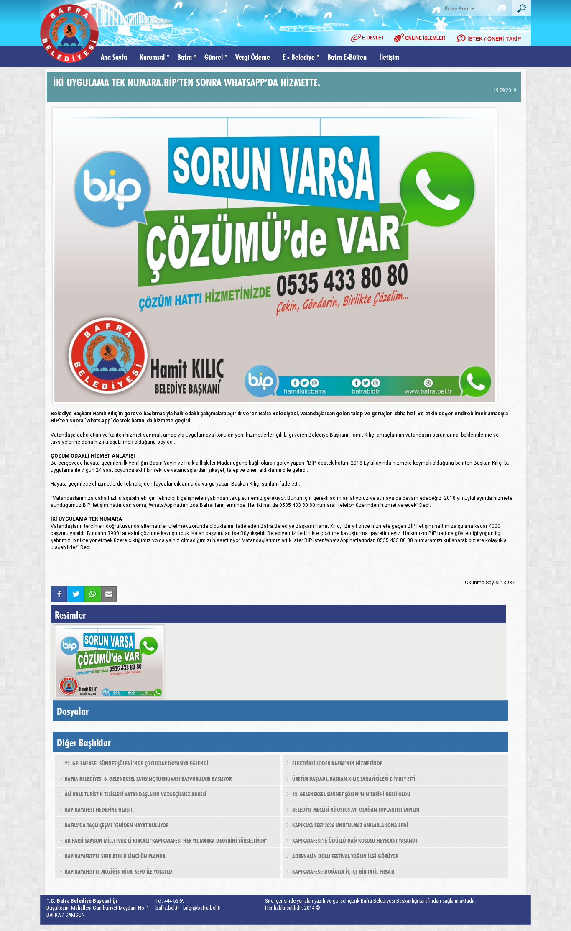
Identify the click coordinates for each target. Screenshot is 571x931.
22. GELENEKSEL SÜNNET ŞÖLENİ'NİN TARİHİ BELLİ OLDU (351, 793)
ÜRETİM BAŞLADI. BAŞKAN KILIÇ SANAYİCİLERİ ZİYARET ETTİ (354, 778)
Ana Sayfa (114, 56)
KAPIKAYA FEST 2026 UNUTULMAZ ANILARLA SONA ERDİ (350, 824)
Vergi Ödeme (252, 56)
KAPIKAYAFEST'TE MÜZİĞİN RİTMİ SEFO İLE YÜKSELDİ (119, 870)
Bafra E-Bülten (347, 56)
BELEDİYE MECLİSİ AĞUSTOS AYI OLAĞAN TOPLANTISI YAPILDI (356, 809)
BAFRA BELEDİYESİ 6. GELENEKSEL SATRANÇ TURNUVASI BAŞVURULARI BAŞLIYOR (148, 778)
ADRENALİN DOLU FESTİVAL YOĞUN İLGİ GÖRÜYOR (345, 855)
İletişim (389, 56)
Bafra (184, 56)
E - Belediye (299, 56)
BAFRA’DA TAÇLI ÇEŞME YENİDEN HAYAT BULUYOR (116, 824)
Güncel (213, 56)
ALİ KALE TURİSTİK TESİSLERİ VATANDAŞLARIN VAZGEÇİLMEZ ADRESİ (135, 793)
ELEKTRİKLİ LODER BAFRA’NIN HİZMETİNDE (337, 762)
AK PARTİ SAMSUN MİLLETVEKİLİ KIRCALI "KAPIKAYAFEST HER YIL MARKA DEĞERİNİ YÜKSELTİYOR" (166, 839)
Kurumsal (152, 56)
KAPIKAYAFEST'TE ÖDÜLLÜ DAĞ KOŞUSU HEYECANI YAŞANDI (354, 839)
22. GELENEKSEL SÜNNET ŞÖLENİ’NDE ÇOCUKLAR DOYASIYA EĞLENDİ (137, 762)
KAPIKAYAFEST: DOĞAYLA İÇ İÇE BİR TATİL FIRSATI (343, 870)
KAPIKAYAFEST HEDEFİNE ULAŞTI (99, 809)
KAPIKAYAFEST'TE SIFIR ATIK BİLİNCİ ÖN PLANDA (115, 855)
